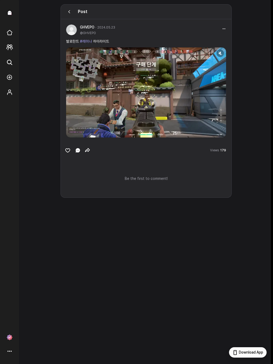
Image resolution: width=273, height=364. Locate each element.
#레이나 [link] (86, 41)
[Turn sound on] (81, 131)
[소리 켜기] (220, 53)
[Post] (69, 11)
